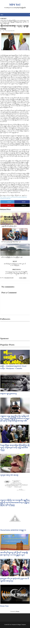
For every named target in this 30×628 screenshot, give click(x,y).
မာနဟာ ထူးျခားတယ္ (8, 393)
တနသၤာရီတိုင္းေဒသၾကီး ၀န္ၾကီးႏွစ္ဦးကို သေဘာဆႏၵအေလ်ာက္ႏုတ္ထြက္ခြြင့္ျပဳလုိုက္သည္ (15, 502)
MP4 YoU (15, 4)
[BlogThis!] (21, 278)
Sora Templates (12, 624)
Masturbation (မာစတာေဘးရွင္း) (13, 530)
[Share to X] (22, 278)
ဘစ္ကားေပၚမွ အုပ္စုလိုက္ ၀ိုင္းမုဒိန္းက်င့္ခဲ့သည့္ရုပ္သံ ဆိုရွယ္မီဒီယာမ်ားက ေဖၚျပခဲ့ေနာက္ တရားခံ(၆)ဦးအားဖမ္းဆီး (14, 418)
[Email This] (20, 278)
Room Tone (4, 606)
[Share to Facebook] (24, 278)
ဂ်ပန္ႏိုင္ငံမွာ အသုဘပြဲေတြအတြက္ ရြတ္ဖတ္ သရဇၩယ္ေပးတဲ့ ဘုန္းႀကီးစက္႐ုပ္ (14, 447)
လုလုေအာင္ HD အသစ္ (9, 475)
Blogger (17, 611)
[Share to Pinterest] (25, 278)
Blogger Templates (22, 624)
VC (3, 30)
